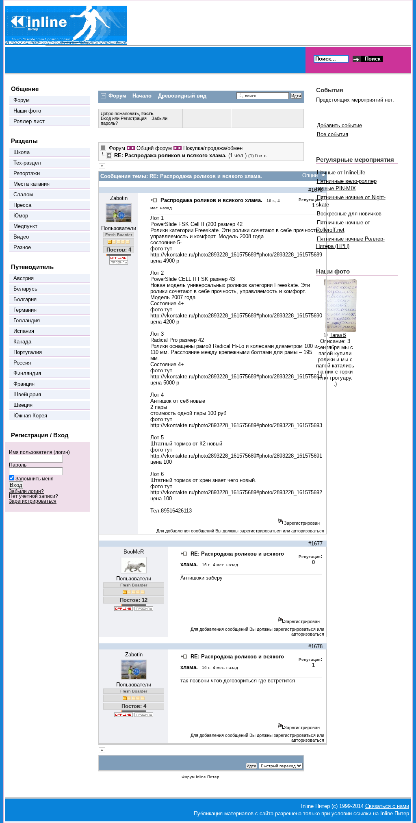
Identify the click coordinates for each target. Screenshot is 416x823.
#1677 (315, 544)
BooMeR (134, 552)
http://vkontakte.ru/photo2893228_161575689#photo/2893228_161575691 (236, 456)
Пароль (17, 465)
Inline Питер (207, 777)
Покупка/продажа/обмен (213, 148)
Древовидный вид (182, 96)
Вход (106, 118)
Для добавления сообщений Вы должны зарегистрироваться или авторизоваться (240, 530)
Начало (142, 96)
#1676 (315, 190)
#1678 (315, 646)
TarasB (337, 335)
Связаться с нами (387, 806)
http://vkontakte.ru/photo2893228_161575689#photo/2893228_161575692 (236, 492)
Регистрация (134, 118)
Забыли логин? (26, 491)
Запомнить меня (34, 478)
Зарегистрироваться (32, 501)
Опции (310, 175)
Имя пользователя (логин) (39, 452)
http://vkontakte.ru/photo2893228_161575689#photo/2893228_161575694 (236, 376)
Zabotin (119, 198)
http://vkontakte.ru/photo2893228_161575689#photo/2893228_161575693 (236, 425)
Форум (117, 148)
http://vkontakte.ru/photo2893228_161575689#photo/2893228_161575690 (236, 316)
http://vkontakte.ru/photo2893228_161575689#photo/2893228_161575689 (236, 255)
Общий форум (154, 148)
